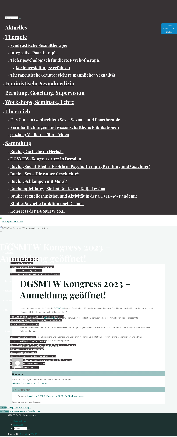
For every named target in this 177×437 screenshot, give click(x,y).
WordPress (35, 434)
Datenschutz (19, 421)
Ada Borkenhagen (49, 317)
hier (48, 346)
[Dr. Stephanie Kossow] (11, 221)
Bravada (24, 434)
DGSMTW (59, 308)
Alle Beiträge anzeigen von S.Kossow (29, 383)
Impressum (18, 424)
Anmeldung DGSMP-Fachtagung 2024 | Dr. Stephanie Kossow (56, 396)
